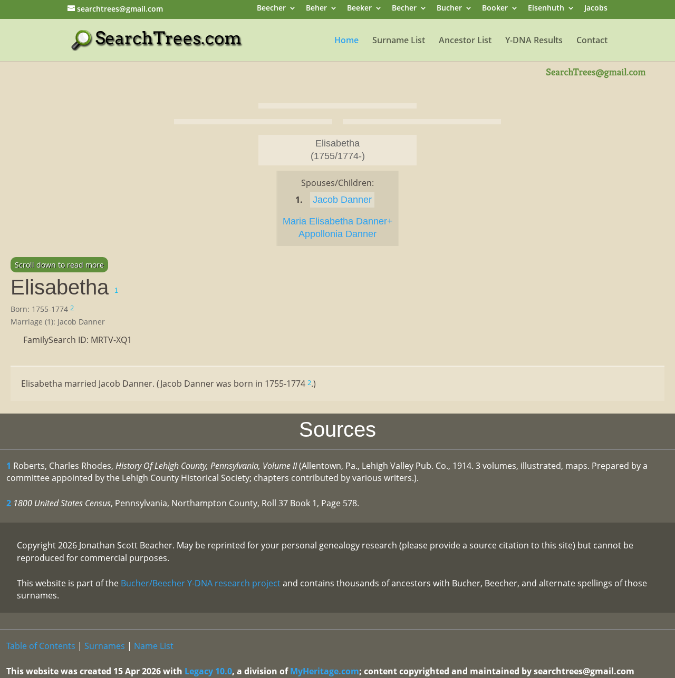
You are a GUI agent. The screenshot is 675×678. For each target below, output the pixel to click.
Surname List (398, 41)
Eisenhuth (546, 9)
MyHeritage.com (324, 671)
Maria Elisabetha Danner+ (338, 221)
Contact (592, 41)
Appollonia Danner (337, 234)
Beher (316, 9)
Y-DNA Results (534, 41)
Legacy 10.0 (208, 671)
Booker (495, 9)
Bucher (449, 9)
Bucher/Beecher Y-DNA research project (201, 583)
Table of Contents (40, 646)
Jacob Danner (342, 199)
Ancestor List (465, 41)
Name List (153, 646)
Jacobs (596, 9)
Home (346, 41)
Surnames (104, 646)
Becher (404, 9)
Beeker (359, 9)
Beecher (271, 9)
